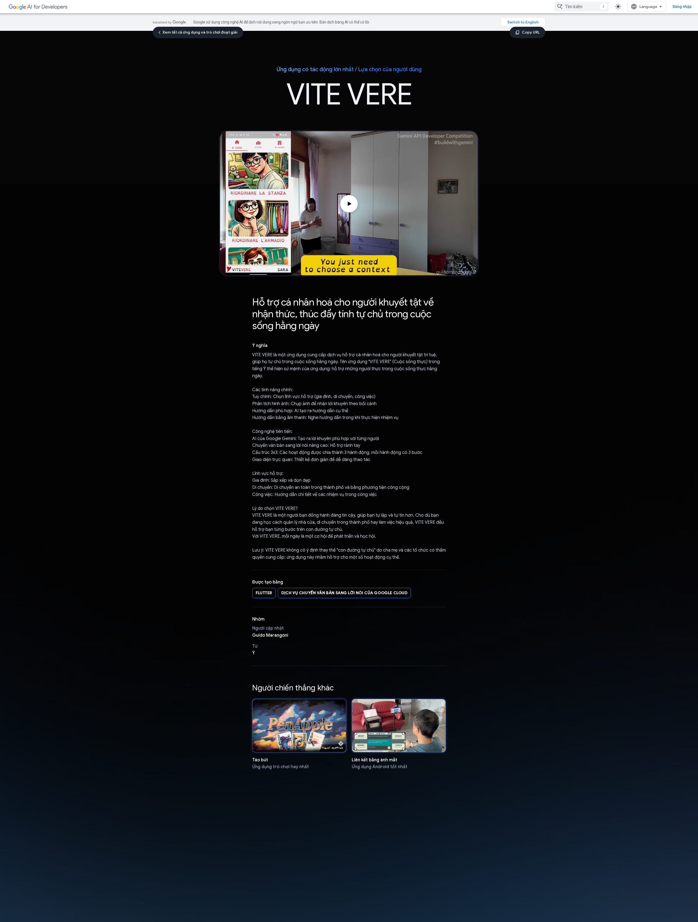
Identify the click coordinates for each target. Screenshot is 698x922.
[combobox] (581, 6)
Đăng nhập (682, 6)
